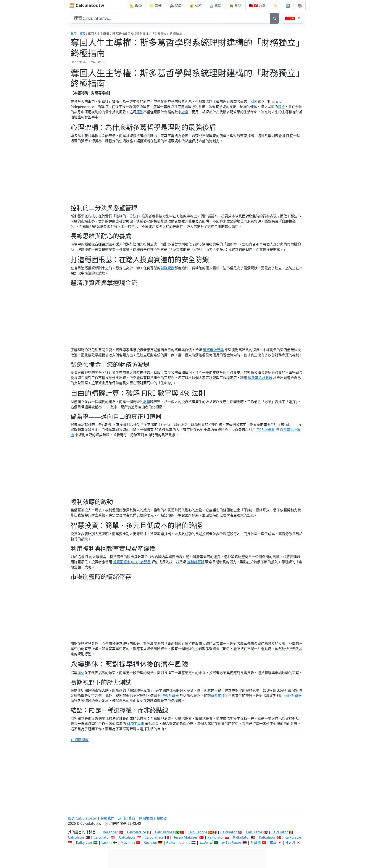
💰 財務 (195, 5)
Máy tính (128, 842)
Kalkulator (215, 837)
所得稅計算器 (168, 695)
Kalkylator (84, 842)
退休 (80, 672)
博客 (82, 34)
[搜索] (274, 18)
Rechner (150, 842)
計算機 (255, 842)
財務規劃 (167, 268)
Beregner (110, 832)
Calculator (228, 832)
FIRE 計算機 (265, 429)
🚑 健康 (175, 5)
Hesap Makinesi (185, 837)
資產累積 (218, 695)
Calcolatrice (136, 832)
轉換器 (161, 818)
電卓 (273, 842)
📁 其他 (156, 5)
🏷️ (275, 5)
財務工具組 (135, 723)
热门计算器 (126, 818)
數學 (146, 401)
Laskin (106, 842)
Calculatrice (154, 837)
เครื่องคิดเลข (232, 842)
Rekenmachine (178, 842)
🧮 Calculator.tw (86, 5)
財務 (254, 101)
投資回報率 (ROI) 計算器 (132, 562)
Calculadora (164, 832)
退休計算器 (293, 695)
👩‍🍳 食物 (235, 5)
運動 (139, 112)
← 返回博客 (80, 739)
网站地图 (146, 818)
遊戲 (184, 112)
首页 (74, 34)
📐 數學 (136, 5)
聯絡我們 (107, 818)
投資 (281, 106)
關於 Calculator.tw (82, 818)
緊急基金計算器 (260, 377)
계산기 (290, 842)
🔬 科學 (215, 5)
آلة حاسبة (206, 842)
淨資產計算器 (213, 349)
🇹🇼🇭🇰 (257, 5)
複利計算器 (195, 562)
